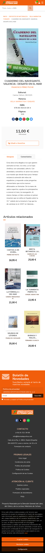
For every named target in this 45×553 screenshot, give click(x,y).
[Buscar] (30, 8)
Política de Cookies (22, 469)
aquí (26, 533)
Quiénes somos (22, 485)
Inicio (5, 16)
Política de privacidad (22, 466)
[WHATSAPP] (28, 420)
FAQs (22, 496)
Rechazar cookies (22, 544)
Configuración (22, 549)
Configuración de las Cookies (22, 473)
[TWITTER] (20, 420)
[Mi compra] (36, 2)
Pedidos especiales (22, 489)
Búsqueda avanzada (39, 8)
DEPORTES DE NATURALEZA (18, 16)
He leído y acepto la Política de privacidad (18, 400)
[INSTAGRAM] (24, 420)
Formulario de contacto (22, 446)
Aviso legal (23, 458)
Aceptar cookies (22, 539)
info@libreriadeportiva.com (22, 436)
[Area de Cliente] (39, 3)
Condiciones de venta (22, 462)
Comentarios (26, 157)
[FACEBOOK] (16, 420)
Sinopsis (10, 157)
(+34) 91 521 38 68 (22, 432)
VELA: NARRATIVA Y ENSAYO (22, 101)
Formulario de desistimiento (22, 493)
